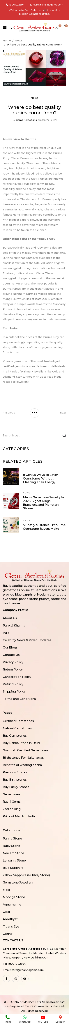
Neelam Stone (13, 853)
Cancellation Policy (17, 677)
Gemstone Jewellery (18, 882)
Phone (7, 1021)
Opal (6, 912)
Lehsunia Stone (14, 860)
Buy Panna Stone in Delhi (21, 743)
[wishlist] (57, 28)
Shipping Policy (14, 691)
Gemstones (11, 794)
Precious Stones (15, 772)
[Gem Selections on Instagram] (15, 978)
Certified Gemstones (18, 721)
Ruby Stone (11, 846)
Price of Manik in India (19, 816)
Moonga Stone (14, 897)
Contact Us (11, 655)
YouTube (43, 1021)
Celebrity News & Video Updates (27, 640)
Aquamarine (12, 904)
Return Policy (13, 669)
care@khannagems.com (48, 4)
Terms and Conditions (19, 699)
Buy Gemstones (15, 735)
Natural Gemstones (17, 728)
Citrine (8, 934)
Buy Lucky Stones (16, 787)
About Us (10, 618)
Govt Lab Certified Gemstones (25, 750)
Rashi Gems (12, 801)
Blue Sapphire (13, 868)
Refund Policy (13, 684)
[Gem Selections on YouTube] (25, 978)
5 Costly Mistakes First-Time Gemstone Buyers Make (44, 526)
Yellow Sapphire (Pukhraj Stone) (26, 875)
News (34, 98)
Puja (6, 633)
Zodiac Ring (12, 809)
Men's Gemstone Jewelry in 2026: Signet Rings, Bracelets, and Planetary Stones (43, 503)
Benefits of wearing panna (22, 765)
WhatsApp (25, 1021)
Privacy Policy (13, 662)
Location (60, 1021)
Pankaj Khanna (14, 625)
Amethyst (10, 919)
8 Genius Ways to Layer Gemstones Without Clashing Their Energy (40, 478)
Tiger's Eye (11, 926)
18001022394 (16, 4)
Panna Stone (12, 838)
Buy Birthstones (15, 779)
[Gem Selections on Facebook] (6, 978)
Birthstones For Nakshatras (23, 757)
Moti (6, 890)
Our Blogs (10, 647)
